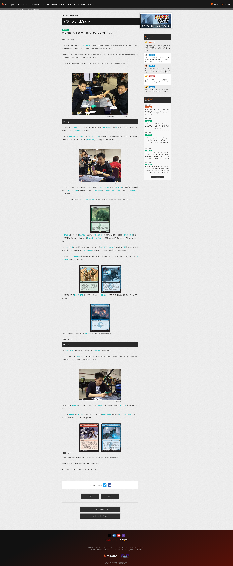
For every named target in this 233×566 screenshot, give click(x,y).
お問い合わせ (138, 550)
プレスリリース (122, 550)
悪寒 (124, 247)
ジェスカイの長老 (77, 131)
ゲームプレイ (45, 4)
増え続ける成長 (79, 295)
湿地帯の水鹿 (68, 350)
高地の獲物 (90, 140)
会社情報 (130, 550)
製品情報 (54, 4)
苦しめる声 (107, 127)
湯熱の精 (87, 333)
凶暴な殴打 (118, 187)
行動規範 (97, 547)
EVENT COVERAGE (10, 9)
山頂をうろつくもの (76, 137)
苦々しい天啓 (128, 235)
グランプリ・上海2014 (21, 9)
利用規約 (90, 547)
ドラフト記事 (85, 45)
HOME (3, 9)
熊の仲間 (75, 405)
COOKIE (114, 550)
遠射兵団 (82, 235)
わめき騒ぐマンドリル (94, 238)
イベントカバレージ (73, 4)
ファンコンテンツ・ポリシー (137, 547)
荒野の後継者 (106, 415)
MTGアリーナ (92, 4)
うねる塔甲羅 (89, 199)
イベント (62, 4)
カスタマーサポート (121, 547)
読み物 (83, 4)
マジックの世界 (34, 4)
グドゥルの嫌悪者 (75, 256)
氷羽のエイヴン (79, 127)
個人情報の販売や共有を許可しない (100, 550)
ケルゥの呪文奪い (104, 187)
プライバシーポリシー (108, 547)
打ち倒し (67, 235)
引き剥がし (104, 295)
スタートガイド (22, 4)
